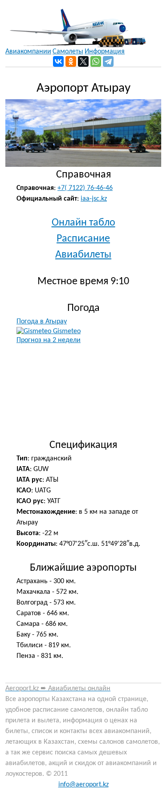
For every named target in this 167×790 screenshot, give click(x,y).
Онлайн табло (83, 223)
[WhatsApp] (95, 61)
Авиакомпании (28, 51)
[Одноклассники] (70, 61)
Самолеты (68, 51)
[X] (83, 61)
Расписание (83, 239)
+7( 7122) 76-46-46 (85, 188)
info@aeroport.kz (83, 784)
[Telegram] (108, 61)
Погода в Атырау (41, 321)
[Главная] (75, 23)
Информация (105, 51)
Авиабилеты (83, 255)
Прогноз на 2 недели (48, 340)
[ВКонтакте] (58, 61)
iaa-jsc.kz (94, 198)
